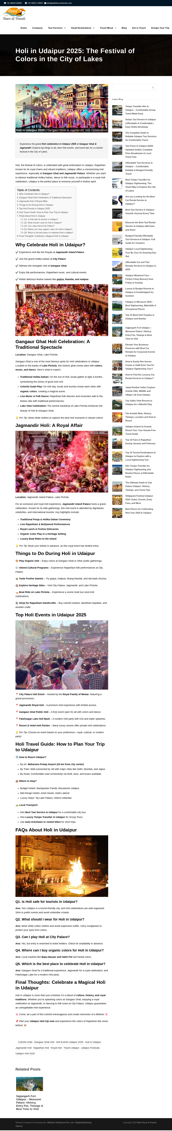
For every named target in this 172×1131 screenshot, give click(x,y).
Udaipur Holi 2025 (25, 1053)
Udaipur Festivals (90, 1048)
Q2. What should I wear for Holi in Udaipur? (43, 223)
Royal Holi (56, 1048)
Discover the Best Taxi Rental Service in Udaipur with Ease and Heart (140, 226)
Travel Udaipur (71, 1048)
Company (37, 28)
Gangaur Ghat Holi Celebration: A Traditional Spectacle (45, 197)
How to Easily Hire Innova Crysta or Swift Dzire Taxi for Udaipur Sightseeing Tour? (139, 365)
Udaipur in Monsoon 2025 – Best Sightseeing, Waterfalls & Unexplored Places (140, 305)
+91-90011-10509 (35, 3)
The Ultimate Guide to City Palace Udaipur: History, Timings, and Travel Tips (138, 486)
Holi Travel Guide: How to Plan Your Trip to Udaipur (43, 212)
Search (153, 88)
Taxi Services (55, 28)
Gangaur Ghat (86, 144)
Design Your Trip (160, 28)
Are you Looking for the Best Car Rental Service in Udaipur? (140, 200)
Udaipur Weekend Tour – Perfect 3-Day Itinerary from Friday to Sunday (139, 279)
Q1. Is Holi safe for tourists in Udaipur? (41, 219)
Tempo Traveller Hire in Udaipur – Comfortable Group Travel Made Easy (140, 110)
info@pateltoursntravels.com (59, 3)
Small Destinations (81, 28)
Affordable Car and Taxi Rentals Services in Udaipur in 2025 (140, 266)
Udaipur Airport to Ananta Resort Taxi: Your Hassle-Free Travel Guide (140, 430)
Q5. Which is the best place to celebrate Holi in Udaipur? (48, 233)
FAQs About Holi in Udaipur (32, 216)
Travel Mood (106, 28)
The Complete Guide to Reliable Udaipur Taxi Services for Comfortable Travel (140, 136)
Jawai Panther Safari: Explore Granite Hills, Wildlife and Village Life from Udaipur (140, 391)
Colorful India (25, 1042)
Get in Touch (139, 28)
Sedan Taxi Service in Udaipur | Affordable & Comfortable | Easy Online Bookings (140, 123)
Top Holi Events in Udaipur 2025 (34, 208)
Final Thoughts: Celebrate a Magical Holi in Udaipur (44, 236)
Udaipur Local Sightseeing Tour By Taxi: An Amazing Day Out (140, 252)
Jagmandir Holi (23, 1048)
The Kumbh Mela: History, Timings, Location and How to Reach (140, 417)
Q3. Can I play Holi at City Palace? (39, 226)
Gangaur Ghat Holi (44, 1042)
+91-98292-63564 (14, 3)
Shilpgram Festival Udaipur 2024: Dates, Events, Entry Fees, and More (139, 499)
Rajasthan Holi (41, 1048)
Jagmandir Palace (74, 173)
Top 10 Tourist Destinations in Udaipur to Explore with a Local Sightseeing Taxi (140, 456)
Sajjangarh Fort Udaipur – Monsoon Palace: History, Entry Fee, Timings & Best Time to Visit (29, 1102)
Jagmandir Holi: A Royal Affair (33, 201)
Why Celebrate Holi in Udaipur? (34, 194)
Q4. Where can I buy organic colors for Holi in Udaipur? (48, 229)
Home (24, 28)
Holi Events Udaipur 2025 (69, 1042)
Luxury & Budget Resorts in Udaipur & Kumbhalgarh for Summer (139, 292)
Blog (124, 28)
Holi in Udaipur (93, 1042)
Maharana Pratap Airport (42, 764)
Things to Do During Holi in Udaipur (36, 205)
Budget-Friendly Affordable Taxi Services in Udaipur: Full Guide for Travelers (140, 239)
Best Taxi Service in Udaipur (41, 812)
